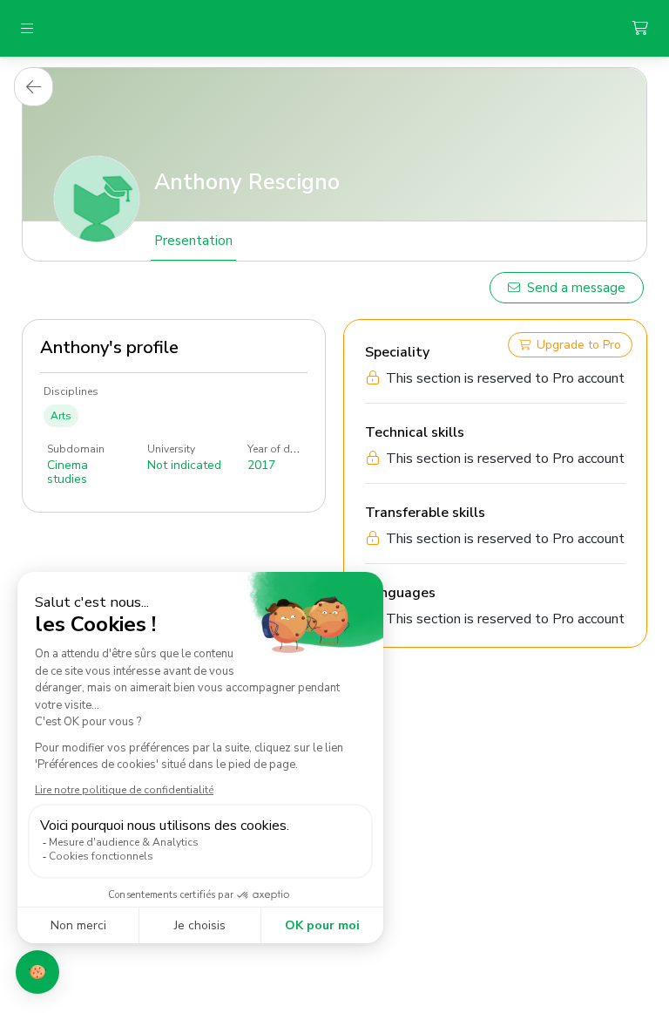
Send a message (576, 287)
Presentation (193, 240)
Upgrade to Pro (579, 345)
